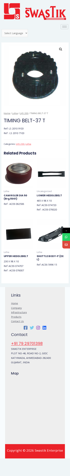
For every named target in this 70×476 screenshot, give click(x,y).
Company (16, 308)
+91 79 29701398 (27, 343)
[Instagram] (38, 328)
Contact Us (17, 321)
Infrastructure (19, 312)
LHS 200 (24, 113)
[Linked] (44, 328)
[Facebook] (25, 328)
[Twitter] (32, 328)
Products (16, 316)
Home (7, 113)
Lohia (15, 113)
